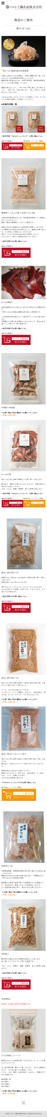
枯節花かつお (7, 866)
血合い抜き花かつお (10, 572)
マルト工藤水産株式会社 (18, 1113)
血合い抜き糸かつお (10, 678)
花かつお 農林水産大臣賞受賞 (16, 71)
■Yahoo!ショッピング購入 (12, 787)
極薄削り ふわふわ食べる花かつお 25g (18, 213)
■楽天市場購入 (7, 601)
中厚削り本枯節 (8, 408)
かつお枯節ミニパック (11, 1055)
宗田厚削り (6, 999)
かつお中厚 (6, 474)
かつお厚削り (7, 302)
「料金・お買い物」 (9, 415)
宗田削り (5, 954)
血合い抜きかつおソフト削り (14, 754)
